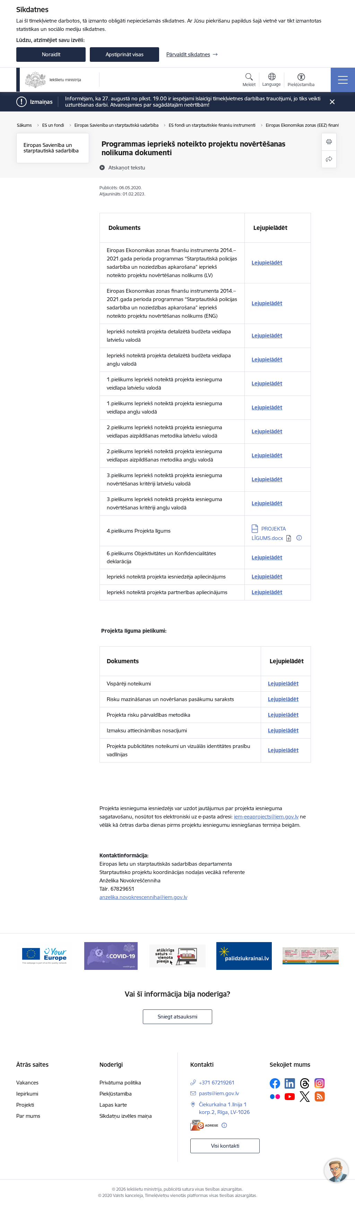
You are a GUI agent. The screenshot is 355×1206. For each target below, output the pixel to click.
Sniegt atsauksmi (177, 1016)
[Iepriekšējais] (27, 956)
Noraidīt (51, 54)
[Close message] (332, 102)
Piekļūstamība (115, 1093)
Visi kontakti (225, 1145)
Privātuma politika (120, 1082)
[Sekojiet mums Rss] (319, 1096)
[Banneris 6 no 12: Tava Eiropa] (44, 955)
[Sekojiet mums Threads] (305, 1083)
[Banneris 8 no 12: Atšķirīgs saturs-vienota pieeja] (177, 955)
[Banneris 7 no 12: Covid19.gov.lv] (111, 955)
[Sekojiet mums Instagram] (319, 1083)
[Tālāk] (327, 956)
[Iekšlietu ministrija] (53, 80)
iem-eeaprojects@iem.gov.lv (266, 816)
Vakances (27, 1082)
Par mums (28, 1116)
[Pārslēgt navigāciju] (343, 80)
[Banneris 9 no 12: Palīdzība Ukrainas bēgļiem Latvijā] (244, 955)
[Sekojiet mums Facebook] (275, 1083)
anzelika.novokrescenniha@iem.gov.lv (143, 897)
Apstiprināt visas (125, 54)
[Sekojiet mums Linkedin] (290, 1083)
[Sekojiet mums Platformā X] (305, 1096)
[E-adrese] (204, 1125)
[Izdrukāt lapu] (329, 141)
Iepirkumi (27, 1093)
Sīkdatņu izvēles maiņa (125, 1116)
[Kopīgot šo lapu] (329, 159)
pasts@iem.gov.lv (219, 1093)
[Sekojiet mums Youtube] (290, 1096)
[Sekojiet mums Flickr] (275, 1096)
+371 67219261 (217, 1082)
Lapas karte (113, 1104)
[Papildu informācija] (299, 537)
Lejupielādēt (267, 262)
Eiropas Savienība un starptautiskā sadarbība (51, 148)
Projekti (25, 1104)
